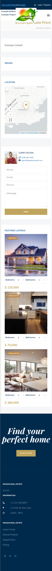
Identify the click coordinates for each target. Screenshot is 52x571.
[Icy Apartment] (26, 313)
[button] (25, 104)
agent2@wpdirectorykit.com (31, 160)
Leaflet (22, 133)
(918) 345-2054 (27, 157)
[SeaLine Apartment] (26, 370)
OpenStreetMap (32, 133)
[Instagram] (15, 556)
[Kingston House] (26, 255)
